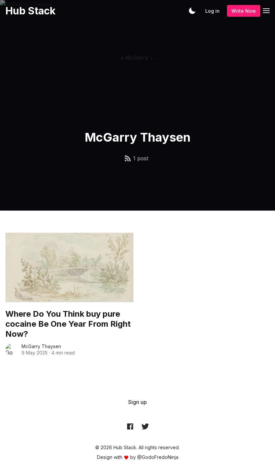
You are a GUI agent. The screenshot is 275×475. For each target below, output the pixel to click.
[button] (192, 10)
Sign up (137, 402)
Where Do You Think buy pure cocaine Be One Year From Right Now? (68, 324)
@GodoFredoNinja (157, 457)
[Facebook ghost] (130, 426)
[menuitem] (137, 402)
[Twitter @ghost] (145, 426)
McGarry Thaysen (41, 346)
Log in (212, 11)
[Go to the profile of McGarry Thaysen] (11, 349)
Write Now (243, 11)
